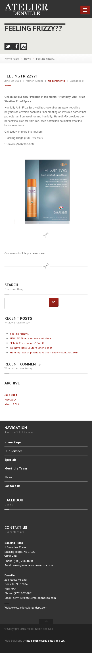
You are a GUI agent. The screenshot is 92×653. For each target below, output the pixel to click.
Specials (10, 460)
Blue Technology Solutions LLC (45, 640)
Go (54, 302)
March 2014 (11, 404)
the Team (15, 468)
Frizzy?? (20, 333)
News (27, 58)
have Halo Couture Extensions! (31, 347)
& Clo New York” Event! (27, 343)
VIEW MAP (10, 556)
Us (12, 486)
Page (12, 442)
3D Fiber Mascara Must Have (30, 338)
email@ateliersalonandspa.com (33, 565)
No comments (56, 80)
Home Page (11, 58)
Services (13, 451)
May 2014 (10, 399)
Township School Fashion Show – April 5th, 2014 (44, 352)
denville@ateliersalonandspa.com (34, 597)
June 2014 (10, 394)
